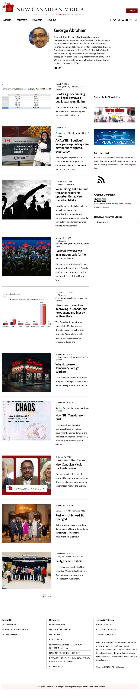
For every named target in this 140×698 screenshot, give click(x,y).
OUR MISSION (9, 624)
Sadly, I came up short (69, 561)
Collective (22, 20)
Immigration (63, 87)
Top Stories (70, 184)
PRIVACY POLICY (105, 624)
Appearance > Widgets (54, 687)
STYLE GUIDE (55, 639)
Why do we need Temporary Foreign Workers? (67, 367)
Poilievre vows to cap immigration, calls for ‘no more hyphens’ (71, 254)
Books (58, 408)
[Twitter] (114, 20)
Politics (74, 87)
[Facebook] (110, 20)
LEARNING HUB (57, 624)
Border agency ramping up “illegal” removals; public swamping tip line (70, 97)
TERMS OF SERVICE (106, 634)
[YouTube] (127, 20)
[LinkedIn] (122, 20)
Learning (52, 20)
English (61, 556)
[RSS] (131, 20)
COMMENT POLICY (106, 629)
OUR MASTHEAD (10, 634)
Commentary (61, 133)
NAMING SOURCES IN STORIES (64, 653)
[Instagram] (118, 20)
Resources (37, 20)
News (84, 133)
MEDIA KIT (54, 634)
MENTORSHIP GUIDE (59, 629)
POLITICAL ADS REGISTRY (15, 629)
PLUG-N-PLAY (56, 666)
